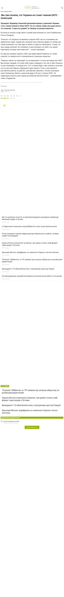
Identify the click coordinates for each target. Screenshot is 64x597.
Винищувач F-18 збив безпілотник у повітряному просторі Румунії (28, 269)
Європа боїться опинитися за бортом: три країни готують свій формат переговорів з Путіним (30, 244)
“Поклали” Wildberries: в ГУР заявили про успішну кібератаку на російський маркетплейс (32, 260)
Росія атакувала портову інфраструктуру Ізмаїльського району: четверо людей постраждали (30, 235)
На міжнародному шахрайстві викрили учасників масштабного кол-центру (32, 276)
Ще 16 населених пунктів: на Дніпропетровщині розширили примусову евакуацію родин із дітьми (30, 218)
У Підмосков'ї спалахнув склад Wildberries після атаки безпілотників (29, 226)
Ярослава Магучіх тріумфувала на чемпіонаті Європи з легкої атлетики (30, 252)
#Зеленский (4, 86)
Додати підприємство (32, 427)
